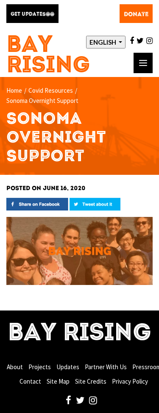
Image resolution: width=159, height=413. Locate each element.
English (103, 42)
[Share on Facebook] (37, 203)
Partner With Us (106, 367)
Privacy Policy (130, 381)
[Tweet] (95, 203)
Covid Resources (50, 90)
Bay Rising (48, 55)
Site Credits (90, 381)
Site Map (58, 381)
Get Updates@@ (32, 14)
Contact (30, 381)
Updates (67, 367)
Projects (39, 367)
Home (14, 90)
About (15, 367)
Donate (136, 14)
